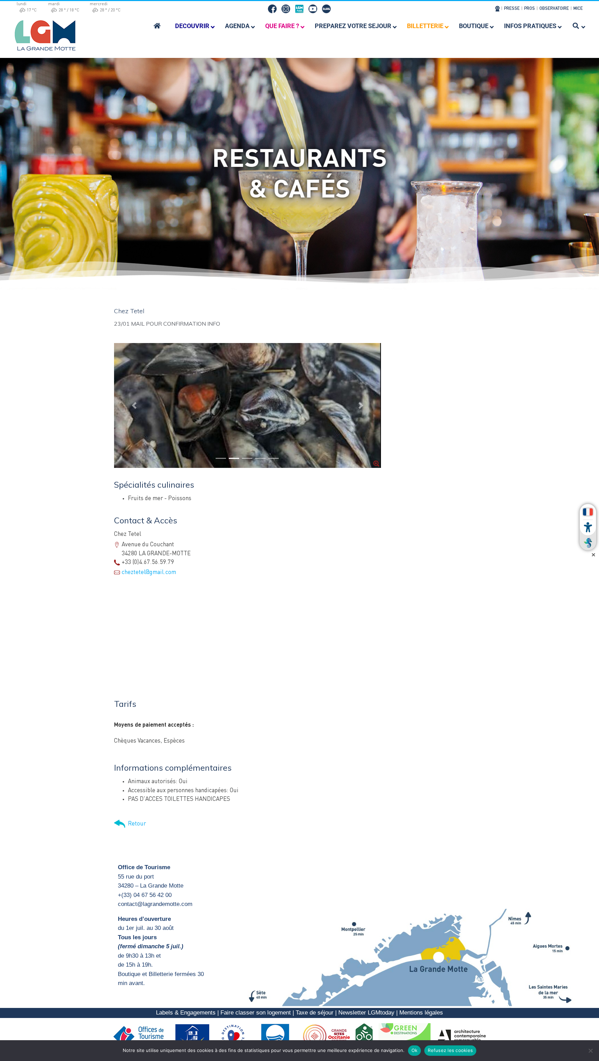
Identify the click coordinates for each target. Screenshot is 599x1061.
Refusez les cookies (450, 1050)
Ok (414, 1050)
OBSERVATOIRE (554, 9)
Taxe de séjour (314, 1012)
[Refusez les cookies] (590, 1050)
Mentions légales (421, 1012)
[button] (134, 405)
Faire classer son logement (255, 1012)
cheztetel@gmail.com (149, 572)
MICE (578, 9)
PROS (529, 9)
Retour (135, 824)
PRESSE (512, 9)
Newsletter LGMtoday (366, 1012)
